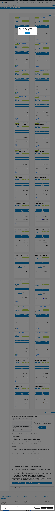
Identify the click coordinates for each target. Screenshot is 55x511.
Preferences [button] (8, 508)
